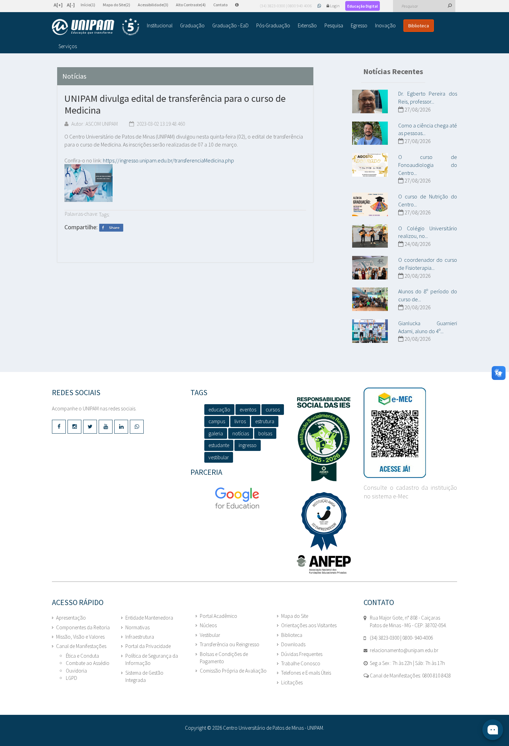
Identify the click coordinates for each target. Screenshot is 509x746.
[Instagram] (74, 427)
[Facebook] (59, 427)
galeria (215, 433)
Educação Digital (362, 6)
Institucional (159, 25)
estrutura (264, 421)
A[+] (58, 5)
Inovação (385, 25)
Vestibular (210, 635)
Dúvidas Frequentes (301, 654)
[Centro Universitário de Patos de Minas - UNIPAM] (95, 26)
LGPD (71, 678)
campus (216, 421)
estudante (218, 445)
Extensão (307, 25)
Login (334, 5)
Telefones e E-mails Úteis (306, 672)
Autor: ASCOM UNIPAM (94, 124)
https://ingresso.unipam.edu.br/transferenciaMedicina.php (168, 160)
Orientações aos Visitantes (309, 625)
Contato (220, 4)
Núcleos (208, 625)
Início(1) (88, 4)
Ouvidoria (76, 670)
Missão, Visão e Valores (80, 636)
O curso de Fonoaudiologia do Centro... (427, 164)
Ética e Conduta (82, 655)
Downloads (293, 644)
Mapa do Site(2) (116, 4)
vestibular (218, 457)
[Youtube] (106, 427)
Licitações (292, 682)
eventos (248, 409)
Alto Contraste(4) (191, 4)
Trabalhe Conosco (300, 663)
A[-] (71, 5)
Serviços (68, 46)
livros (240, 421)
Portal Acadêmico (218, 616)
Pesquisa (333, 25)
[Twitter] (90, 427)
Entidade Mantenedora (149, 617)
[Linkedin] (121, 427)
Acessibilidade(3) (153, 4)
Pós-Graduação (273, 25)
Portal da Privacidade (148, 646)
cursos (273, 409)
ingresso (248, 445)
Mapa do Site (294, 616)
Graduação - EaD (230, 25)
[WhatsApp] (320, 5)
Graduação (192, 25)
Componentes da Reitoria (83, 627)
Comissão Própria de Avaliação (233, 670)
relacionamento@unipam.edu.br (404, 650)
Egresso (359, 25)
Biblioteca (418, 26)
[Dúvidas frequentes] (240, 5)
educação (219, 409)
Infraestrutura (139, 636)
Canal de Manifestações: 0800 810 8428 (410, 675)
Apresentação (71, 617)
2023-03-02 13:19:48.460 (160, 124)
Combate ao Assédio (87, 663)
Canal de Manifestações (81, 646)
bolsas (265, 433)
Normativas (137, 627)
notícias (240, 433)
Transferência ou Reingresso (229, 644)
